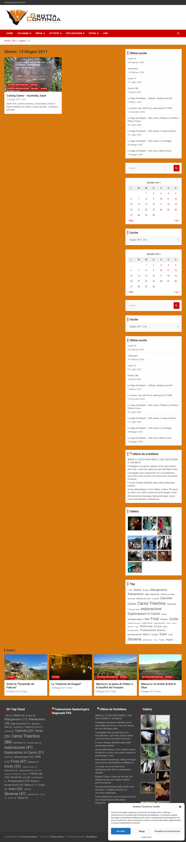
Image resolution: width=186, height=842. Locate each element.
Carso (132, 604)
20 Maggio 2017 (58, 688)
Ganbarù (164, 619)
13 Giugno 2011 (14, 99)
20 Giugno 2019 (14, 691)
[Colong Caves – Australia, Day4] (33, 74)
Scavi (163, 634)
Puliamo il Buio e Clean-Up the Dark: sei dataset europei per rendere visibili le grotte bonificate (113, 779)
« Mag (130, 220)
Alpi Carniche (152, 594)
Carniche (166, 598)
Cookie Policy (146, 837)
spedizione (147, 640)
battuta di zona (143, 598)
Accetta (121, 831)
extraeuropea (135, 619)
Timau (155, 640)
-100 (130, 590)
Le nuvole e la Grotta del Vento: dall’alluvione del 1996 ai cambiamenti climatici (113, 769)
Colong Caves (134, 609)
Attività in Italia (167, 594)
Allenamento (136, 594)
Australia (131, 599)
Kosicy (174, 623)
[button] (180, 806)
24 (161, 209)
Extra (92, 33)
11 (168, 199)
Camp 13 (132, 78)
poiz (165, 626)
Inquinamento (159, 623)
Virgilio (169, 639)
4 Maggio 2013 (148, 691)
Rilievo (34, 89)
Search (176, 168)
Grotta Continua (29, 836)
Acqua (146, 590)
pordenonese (133, 630)
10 (161, 199)
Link (105, 33)
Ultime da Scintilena (113, 709)
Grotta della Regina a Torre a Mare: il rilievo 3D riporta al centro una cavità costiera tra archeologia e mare (115, 752)
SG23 (170, 635)
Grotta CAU (133, 88)
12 (176, 199)
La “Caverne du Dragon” (66, 684)
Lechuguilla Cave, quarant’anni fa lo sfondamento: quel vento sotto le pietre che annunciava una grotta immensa (152, 476)
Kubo (70, 688)
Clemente (171, 604)
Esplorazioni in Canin (144, 614)
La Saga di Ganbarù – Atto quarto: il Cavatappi (149, 141)
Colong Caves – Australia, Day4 (26, 95)
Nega (142, 831)
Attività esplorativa (17, 85)
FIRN (146, 619)
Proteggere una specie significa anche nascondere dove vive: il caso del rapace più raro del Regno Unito (114, 725)
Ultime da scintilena (145, 454)
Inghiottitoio (147, 623)
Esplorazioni (74, 33)
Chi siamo (23, 33)
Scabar (154, 634)
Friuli (155, 619)
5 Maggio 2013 (103, 691)
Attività (54, 33)
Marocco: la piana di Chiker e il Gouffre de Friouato (114, 685)
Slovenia (134, 639)
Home (10, 33)
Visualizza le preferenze (167, 831)
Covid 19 (132, 58)
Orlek (137, 627)
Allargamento (158, 590)
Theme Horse (56, 836)
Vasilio (162, 640)
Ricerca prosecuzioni (18, 89)
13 (131, 204)
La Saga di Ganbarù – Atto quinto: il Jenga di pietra (152, 131)
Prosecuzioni (148, 630)
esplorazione (151, 609)
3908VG (137, 590)
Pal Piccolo (146, 626)
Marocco (130, 627)
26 (176, 209)
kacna (169, 623)
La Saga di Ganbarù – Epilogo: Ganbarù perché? (150, 98)
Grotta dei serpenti (134, 623)
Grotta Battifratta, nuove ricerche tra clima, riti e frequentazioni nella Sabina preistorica (115, 799)
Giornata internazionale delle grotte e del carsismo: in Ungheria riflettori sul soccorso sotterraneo (114, 789)
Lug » (176, 220)
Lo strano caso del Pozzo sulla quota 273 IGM (150, 108)
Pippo (25, 691)
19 (176, 204)
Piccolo (158, 626)
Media (39, 33)
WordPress (91, 836)
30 (153, 215)
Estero (34, 85)
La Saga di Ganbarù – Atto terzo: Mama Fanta (149, 151)
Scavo (44, 89)
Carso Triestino (151, 603)
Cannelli (155, 599)
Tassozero (133, 68)
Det (24, 99)
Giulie (173, 619)
